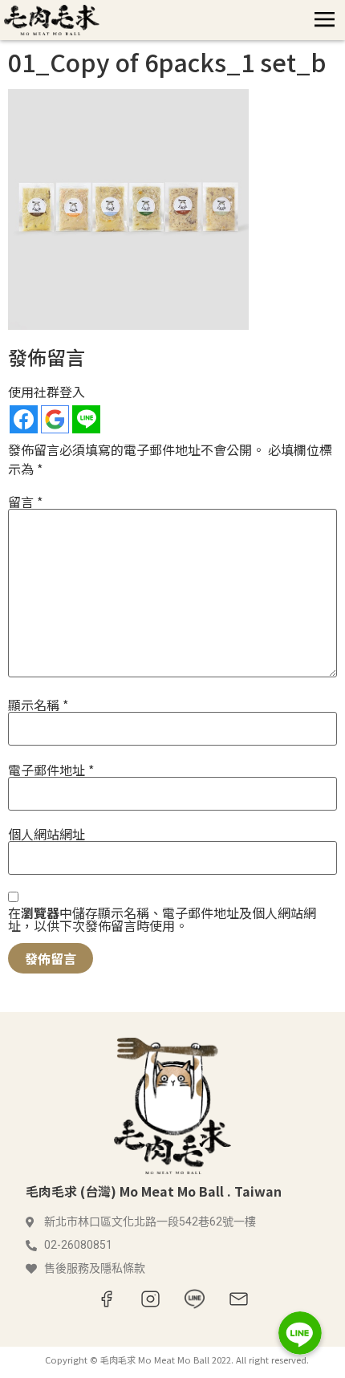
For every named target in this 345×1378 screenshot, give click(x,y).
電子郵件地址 (51, 769)
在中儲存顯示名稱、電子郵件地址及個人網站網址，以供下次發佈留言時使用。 (162, 919)
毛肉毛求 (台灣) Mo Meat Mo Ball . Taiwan (154, 1191)
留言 (25, 501)
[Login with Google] (55, 419)
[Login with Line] (86, 419)
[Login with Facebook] (24, 419)
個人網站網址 (46, 833)
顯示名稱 (38, 704)
